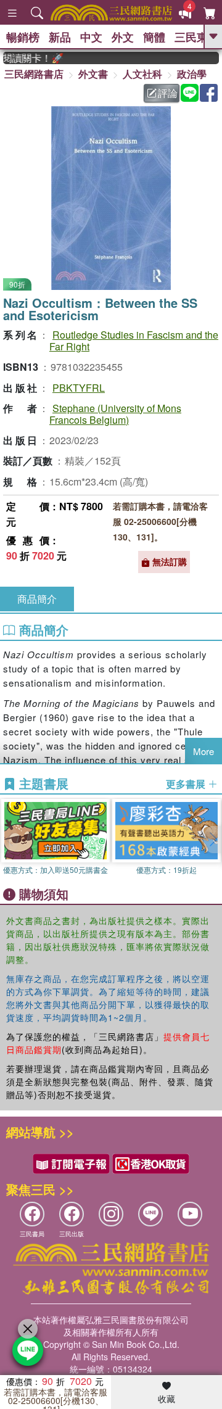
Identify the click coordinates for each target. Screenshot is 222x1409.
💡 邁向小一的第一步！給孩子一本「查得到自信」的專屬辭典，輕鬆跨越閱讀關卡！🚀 (27, 58)
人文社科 (142, 74)
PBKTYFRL (78, 388)
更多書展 (187, 784)
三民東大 (197, 37)
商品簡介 (37, 599)
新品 (60, 37)
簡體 (154, 37)
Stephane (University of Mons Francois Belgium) (115, 414)
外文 (123, 37)
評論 (168, 93)
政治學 (192, 74)
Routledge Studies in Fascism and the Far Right (133, 340)
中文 (91, 37)
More (203, 751)
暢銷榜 (22, 37)
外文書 (93, 74)
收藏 (166, 1398)
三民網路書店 (34, 74)
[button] (213, 839)
